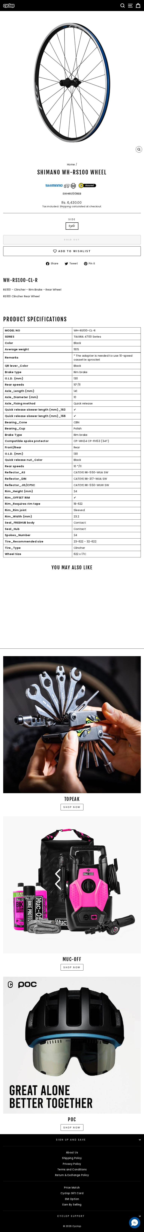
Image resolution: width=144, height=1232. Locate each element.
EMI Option (72, 1199)
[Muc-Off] (72, 884)
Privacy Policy (72, 1164)
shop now (72, 1127)
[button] (134, 1222)
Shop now (72, 807)
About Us (72, 1152)
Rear (72, 226)
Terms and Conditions (72, 1169)
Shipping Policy (72, 1158)
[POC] (72, 1045)
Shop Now (72, 967)
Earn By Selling (72, 1204)
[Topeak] (72, 724)
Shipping (65, 206)
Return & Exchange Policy (72, 1175)
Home (71, 164)
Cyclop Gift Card (72, 1193)
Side (72, 219)
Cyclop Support (71, 1216)
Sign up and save (71, 1139)
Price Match (72, 1187)
